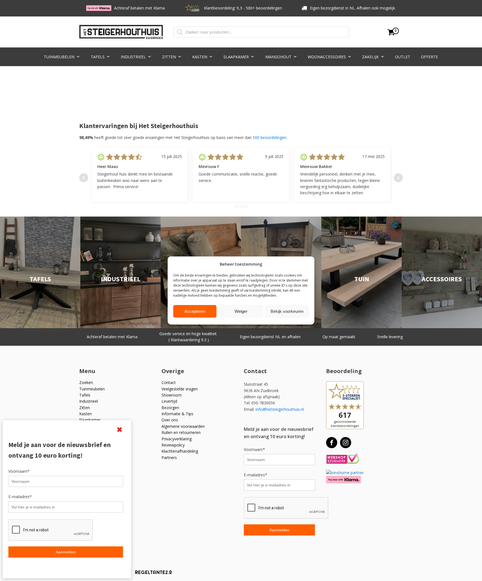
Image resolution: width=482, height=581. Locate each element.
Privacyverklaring (177, 438)
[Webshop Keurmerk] (342, 459)
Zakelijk (370, 56)
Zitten (169, 56)
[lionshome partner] (345, 472)
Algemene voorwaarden (183, 426)
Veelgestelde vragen (180, 389)
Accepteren (194, 311)
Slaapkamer (236, 56)
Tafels (98, 56)
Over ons (170, 419)
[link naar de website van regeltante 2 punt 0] (149, 574)
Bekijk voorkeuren (287, 311)
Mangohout (278, 56)
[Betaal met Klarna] (343, 479)
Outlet (402, 56)
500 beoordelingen (269, 137)
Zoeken (86, 382)
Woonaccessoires (327, 56)
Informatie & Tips (177, 413)
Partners (169, 457)
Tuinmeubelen (59, 56)
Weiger (241, 311)
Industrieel (133, 56)
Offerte (429, 56)
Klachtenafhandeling (180, 451)
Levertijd (169, 401)
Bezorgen (170, 407)
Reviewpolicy (173, 445)
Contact (169, 382)
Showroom (172, 395)
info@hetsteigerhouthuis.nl (280, 409)
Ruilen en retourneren (181, 432)
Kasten (199, 56)
